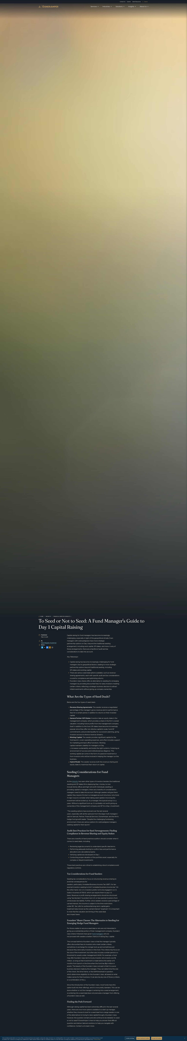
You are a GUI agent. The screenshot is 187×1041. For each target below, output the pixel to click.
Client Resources (136, 1)
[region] (93, 1038)
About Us (143, 6)
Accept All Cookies (156, 1038)
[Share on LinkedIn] (42, 647)
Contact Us (122, 1)
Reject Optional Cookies (143, 1038)
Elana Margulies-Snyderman (48, 643)
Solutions (119, 6)
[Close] (184, 1038)
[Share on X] (45, 647)
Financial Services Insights (61, 616)
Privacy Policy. (97, 1039)
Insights (131, 6)
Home (41, 616)
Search (146, 1)
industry (75, 781)
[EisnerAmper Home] (48, 6)
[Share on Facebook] (47, 647)
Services (94, 6)
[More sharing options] (52, 647)
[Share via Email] (50, 647)
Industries (106, 6)
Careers (129, 1)
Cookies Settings (130, 1038)
